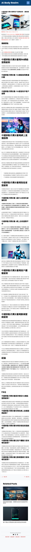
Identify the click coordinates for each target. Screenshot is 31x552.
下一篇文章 (27, 476)
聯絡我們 (12, 537)
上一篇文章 (4, 476)
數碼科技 (3, 31)
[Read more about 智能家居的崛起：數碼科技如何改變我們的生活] (15, 493)
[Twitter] (13, 534)
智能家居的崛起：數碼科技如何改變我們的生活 (15, 502)
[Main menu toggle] (28, 2)
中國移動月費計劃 (8, 52)
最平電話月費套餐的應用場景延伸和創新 (14, 522)
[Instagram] (15, 534)
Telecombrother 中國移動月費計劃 (15, 34)
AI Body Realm (9, 2)
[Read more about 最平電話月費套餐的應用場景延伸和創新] (15, 513)
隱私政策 (18, 537)
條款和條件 (23, 537)
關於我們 (7, 537)
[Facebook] (17, 534)
